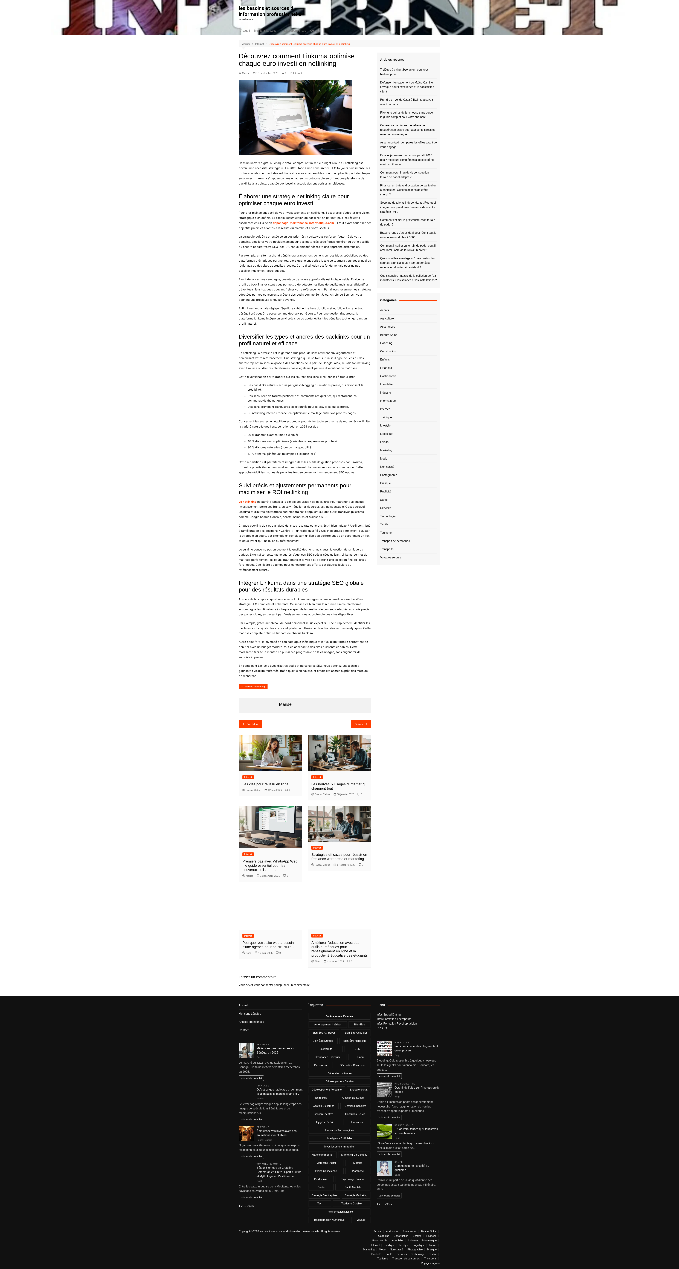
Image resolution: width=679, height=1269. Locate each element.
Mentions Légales (265, 30)
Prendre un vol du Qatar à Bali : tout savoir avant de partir (406, 102)
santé (321, 1187)
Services (385, 507)
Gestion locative (323, 1113)
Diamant (359, 1057)
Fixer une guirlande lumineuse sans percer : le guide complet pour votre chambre (407, 115)
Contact (315, 30)
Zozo (248, 952)
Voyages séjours (390, 557)
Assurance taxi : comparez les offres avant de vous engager (408, 145)
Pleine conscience (326, 1170)
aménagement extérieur (340, 1016)
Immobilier (386, 384)
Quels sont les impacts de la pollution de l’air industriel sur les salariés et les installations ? (408, 278)
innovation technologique (339, 1130)
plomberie (358, 1170)
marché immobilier (322, 1154)
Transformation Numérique (329, 1219)
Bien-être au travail (323, 1032)
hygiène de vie (325, 1122)
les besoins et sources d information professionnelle (270, 11)
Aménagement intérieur (327, 1024)
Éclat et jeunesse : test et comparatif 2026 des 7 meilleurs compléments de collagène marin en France (407, 160)
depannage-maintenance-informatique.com (303, 223)
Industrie (385, 392)
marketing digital (326, 1162)
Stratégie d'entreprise (324, 1195)
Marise (246, 73)
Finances (386, 367)
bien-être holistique (354, 1040)
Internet (297, 73)
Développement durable (339, 1081)
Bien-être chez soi (356, 1032)
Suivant (359, 724)
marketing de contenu (354, 1154)
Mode (383, 458)
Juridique (386, 417)
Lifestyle (385, 425)
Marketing (386, 450)
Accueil (245, 30)
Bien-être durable (323, 1040)
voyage (361, 1219)
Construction (388, 351)
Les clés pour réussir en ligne (265, 784)
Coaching (386, 343)
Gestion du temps (323, 1105)
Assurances (387, 326)
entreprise (321, 1097)
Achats (384, 310)
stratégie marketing (356, 1195)
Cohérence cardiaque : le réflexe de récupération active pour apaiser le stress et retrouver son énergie (407, 130)
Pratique (385, 483)
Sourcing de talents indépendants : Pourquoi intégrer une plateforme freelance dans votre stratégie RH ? (408, 207)
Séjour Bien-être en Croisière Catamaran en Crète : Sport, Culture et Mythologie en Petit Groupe (279, 1172)
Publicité (385, 491)
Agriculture (387, 318)
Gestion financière (355, 1105)
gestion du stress (353, 1097)
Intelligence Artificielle (339, 1138)
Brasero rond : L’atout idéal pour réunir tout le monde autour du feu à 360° (408, 235)
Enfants (385, 359)
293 (249, 1205)
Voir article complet (251, 1078)
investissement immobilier (339, 1146)
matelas (357, 1162)
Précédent (252, 724)
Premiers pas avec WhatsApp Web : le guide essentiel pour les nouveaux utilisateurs (269, 865)
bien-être (359, 1024)
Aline (317, 961)
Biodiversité (325, 1048)
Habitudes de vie (355, 1113)
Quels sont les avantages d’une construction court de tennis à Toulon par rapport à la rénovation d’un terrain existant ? (408, 263)
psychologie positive (353, 1179)
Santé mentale (353, 1187)
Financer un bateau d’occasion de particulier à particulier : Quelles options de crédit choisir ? (408, 190)
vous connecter (263, 985)
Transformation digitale (339, 1211)
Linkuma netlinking (254, 686)
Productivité (321, 1179)
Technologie (388, 516)
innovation (357, 1122)
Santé (384, 499)
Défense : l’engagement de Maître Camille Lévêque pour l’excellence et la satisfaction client (407, 87)
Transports (386, 549)
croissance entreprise (328, 1057)
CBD (357, 1048)
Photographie (388, 475)
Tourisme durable (351, 1203)
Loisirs (384, 441)
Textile (384, 524)
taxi (319, 1203)
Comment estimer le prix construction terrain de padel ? (407, 222)
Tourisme (386, 532)
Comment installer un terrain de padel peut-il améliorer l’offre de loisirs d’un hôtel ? (408, 248)
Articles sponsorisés (293, 30)
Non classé (387, 466)
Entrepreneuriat (358, 1089)
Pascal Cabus (253, 790)
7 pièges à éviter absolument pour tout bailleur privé (404, 72)
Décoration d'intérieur (352, 1065)
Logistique (386, 433)
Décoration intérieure (339, 1073)
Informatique (388, 400)
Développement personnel (327, 1089)
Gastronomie (388, 376)
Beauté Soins (388, 334)
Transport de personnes (395, 541)
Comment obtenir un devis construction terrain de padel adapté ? (404, 175)
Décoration (320, 1065)
